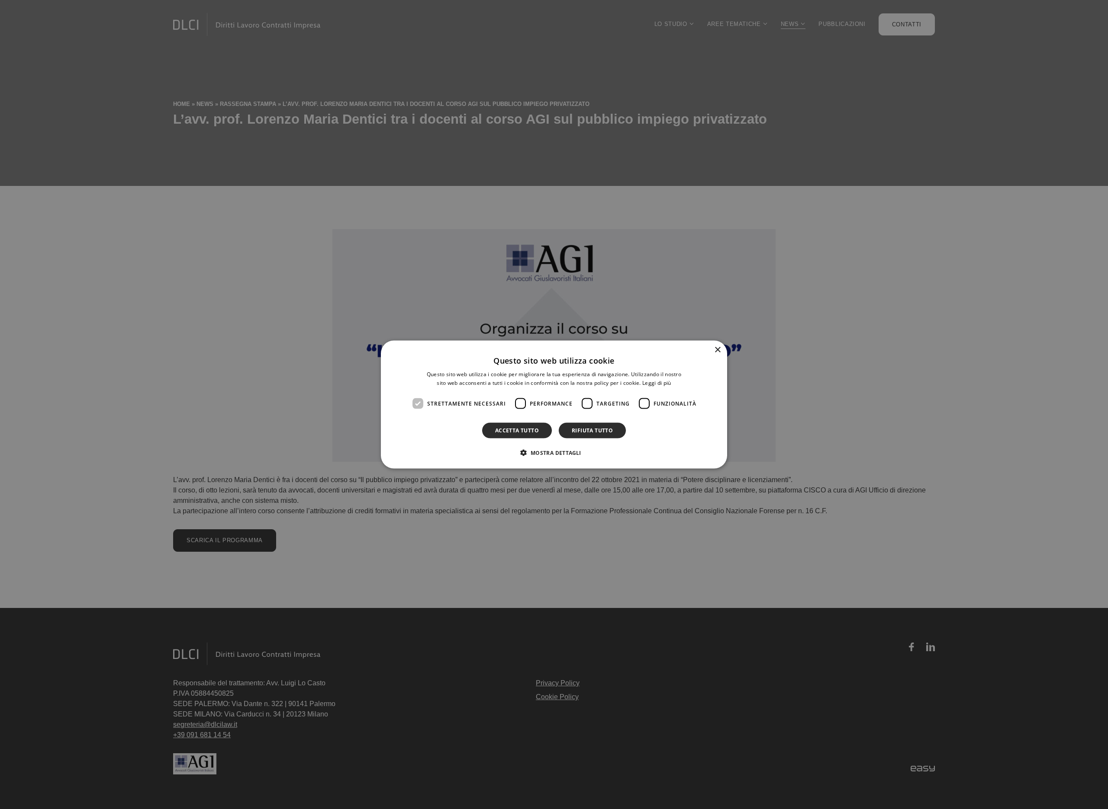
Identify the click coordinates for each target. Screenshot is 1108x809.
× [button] (717, 349)
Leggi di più (656, 382)
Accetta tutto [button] (517, 430)
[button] (554, 453)
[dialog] (554, 404)
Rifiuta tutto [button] (592, 430)
